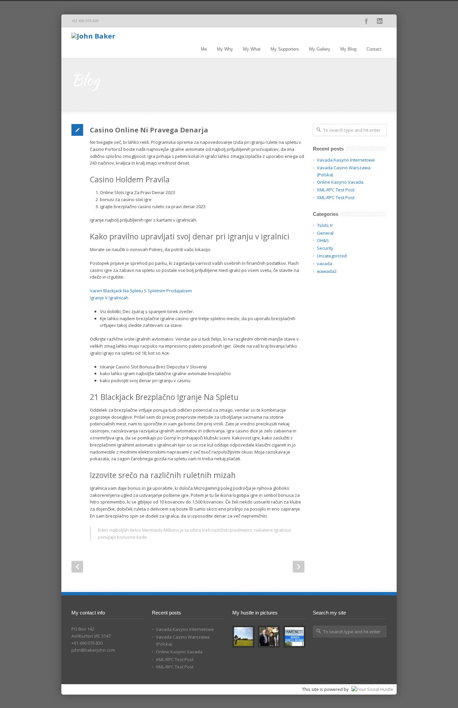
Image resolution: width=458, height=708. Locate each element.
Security (325, 248)
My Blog (348, 49)
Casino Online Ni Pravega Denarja (149, 129)
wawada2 (327, 271)
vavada (324, 263)
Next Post (298, 567)
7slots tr (325, 225)
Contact (374, 49)
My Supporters (285, 49)
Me (204, 49)
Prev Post (77, 567)
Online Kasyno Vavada (340, 182)
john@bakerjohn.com (93, 650)
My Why (225, 49)
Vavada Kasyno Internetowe (346, 160)
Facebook (366, 21)
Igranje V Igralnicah (109, 298)
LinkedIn (380, 21)
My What (252, 49)
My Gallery (319, 49)
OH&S (323, 240)
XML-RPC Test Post (335, 190)
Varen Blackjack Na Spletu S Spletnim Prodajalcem (141, 291)
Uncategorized (332, 256)
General (325, 233)
